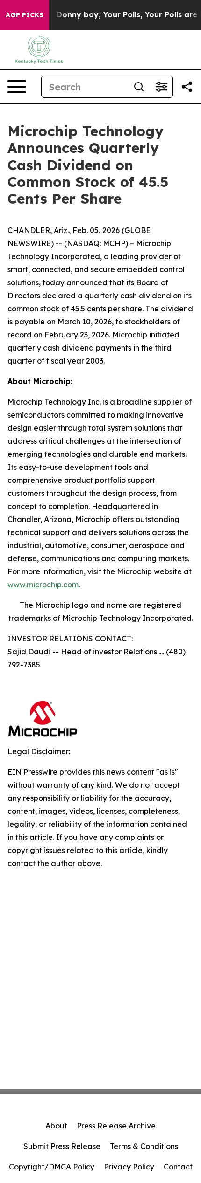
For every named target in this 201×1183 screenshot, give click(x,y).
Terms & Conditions (144, 1146)
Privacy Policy (129, 1166)
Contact (178, 1166)
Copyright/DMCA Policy (51, 1166)
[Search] (139, 86)
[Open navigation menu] (16, 86)
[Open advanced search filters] (161, 86)
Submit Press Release (61, 1146)
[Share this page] (187, 86)
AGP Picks (24, 15)
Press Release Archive (116, 1125)
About (56, 1125)
